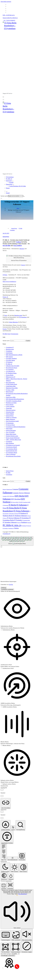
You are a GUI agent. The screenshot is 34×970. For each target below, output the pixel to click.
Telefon (16, 528)
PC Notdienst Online (11, 373)
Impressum (9, 180)
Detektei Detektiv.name (12, 436)
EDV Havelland (16, 499)
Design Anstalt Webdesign (13, 437)
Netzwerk (19, 522)
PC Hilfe (20, 228)
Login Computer (10, 406)
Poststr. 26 (5, 297)
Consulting (5, 496)
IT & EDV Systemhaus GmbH (24, 502)
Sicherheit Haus (10, 412)
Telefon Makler (10, 413)
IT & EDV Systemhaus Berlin (13, 401)
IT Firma (5, 274)
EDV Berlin (19, 496)
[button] (1, 547)
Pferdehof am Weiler (11, 402)
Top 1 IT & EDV (10, 432)
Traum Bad (9, 408)
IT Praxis (29, 515)
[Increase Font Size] (2, 790)
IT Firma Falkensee (21, 511)
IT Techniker (18, 520)
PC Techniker (5, 528)
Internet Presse (14, 228)
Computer (15, 489)
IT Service (5, 518)
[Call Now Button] (17, 966)
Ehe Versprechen (10, 382)
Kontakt (11, 182)
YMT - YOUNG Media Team (13, 439)
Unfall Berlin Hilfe (11, 386)
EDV (8, 496)
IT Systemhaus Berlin (11, 449)
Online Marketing (13, 322)
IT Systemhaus (10, 369)
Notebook (29, 522)
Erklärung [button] (3, 587)
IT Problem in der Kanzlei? (13, 445)
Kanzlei (5, 329)
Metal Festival (9, 391)
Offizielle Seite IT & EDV (12, 365)
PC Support (29, 525)
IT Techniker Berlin (26, 520)
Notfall (8, 193)
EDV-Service (11, 496)
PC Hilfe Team (6, 333)
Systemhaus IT (10, 347)
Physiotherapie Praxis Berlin (13, 456)
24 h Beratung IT (10, 371)
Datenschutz (9, 184)
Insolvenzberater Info (11, 450)
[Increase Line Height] (2, 812)
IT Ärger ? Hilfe (10, 389)
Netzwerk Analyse (10, 410)
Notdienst (18, 242)
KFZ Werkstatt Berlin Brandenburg (15, 399)
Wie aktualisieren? (22, 894)
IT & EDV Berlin (10, 360)
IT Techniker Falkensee (10, 522)
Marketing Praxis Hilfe (12, 388)
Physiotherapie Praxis (11, 367)
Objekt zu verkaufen (11, 417)
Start (18, 208)
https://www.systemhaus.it (9, 281)
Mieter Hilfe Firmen (11, 434)
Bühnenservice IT (10, 377)
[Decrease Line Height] (2, 818)
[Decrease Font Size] (2, 796)
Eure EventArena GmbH (12, 421)
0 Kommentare (14, 333)
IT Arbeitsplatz (10, 423)
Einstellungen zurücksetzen (8, 955)
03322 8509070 (17, 245)
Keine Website (9, 404)
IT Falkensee (21, 505)
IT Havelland (11, 513)
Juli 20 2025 (6, 233)
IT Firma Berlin (13, 508)
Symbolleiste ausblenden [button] (7, 589)
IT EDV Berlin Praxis (11, 384)
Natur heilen (9, 428)
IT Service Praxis (10, 425)
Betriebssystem (18, 315)
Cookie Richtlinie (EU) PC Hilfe (17, 186)
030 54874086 (6, 245)
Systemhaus (12, 230)
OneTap (11, 584)
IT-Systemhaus (10, 177)
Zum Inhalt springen (6, 1)
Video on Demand (10, 454)
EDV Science (9, 356)
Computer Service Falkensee (21, 493)
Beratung (22, 248)
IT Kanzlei (16, 513)
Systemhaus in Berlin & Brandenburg (15, 426)
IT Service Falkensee (13, 518)
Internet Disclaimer (11, 430)
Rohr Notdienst (10, 443)
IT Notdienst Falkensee (20, 515)
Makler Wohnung (10, 419)
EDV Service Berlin (14, 502)
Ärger (5, 315)
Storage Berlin (9, 375)
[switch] (8, 630)
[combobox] (17, 541)
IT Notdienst (9, 362)
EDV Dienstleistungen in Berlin (14, 354)
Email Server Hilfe (11, 397)
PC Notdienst (23, 525)
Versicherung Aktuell (11, 447)
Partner (8, 188)
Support (23, 265)
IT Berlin (12, 505)
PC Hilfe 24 (9, 178)
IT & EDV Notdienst (11, 358)
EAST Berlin (9, 353)
